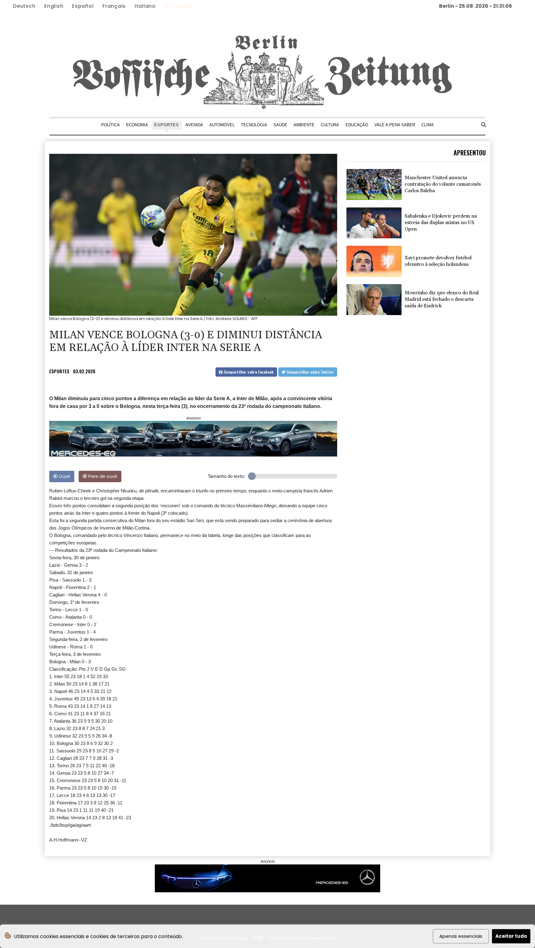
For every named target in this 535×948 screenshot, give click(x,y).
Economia (137, 125)
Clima (427, 125)
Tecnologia (254, 125)
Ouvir (64, 476)
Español (83, 6)
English (53, 6)
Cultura (330, 125)
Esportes (166, 125)
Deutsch (24, 6)
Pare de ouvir (102, 476)
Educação (357, 125)
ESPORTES (59, 371)
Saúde (280, 125)
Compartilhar (248, 371)
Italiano (145, 6)
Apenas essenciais (460, 936)
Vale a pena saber (394, 125)
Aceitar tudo (511, 936)
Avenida (194, 125)
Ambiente (304, 125)
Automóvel (222, 125)
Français (114, 6)
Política (110, 125)
